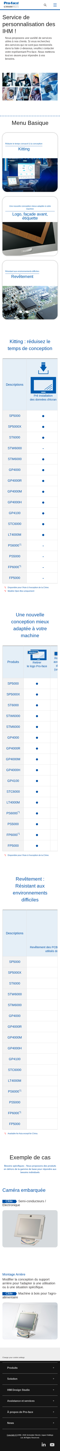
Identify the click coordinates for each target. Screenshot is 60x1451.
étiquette (30, 218)
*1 (5, 587)
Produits (12, 1367)
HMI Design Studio (18, 1390)
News (10, 1423)
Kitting (24, 148)
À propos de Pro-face (20, 1412)
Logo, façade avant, (30, 214)
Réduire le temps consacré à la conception (23, 144)
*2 (5, 591)
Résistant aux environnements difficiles (22, 271)
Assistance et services (21, 1401)
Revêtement (22, 276)
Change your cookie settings (13, 1357)
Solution (12, 1378)
